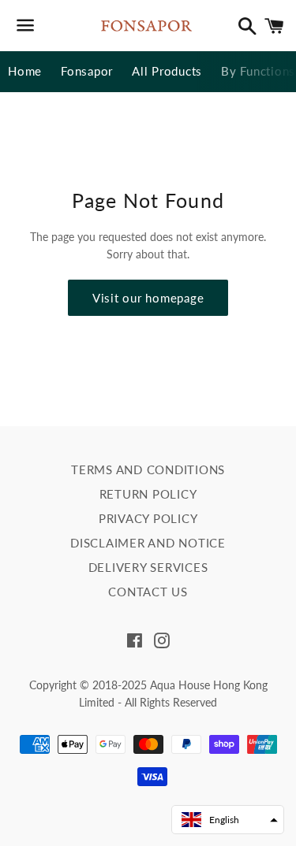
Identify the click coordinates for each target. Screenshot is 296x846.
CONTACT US (148, 591)
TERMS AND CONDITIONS (148, 469)
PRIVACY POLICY (148, 518)
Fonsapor (87, 71)
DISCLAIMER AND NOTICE (148, 543)
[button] (227, 819)
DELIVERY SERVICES (148, 567)
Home (25, 71)
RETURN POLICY (148, 494)
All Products (167, 71)
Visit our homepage (148, 298)
